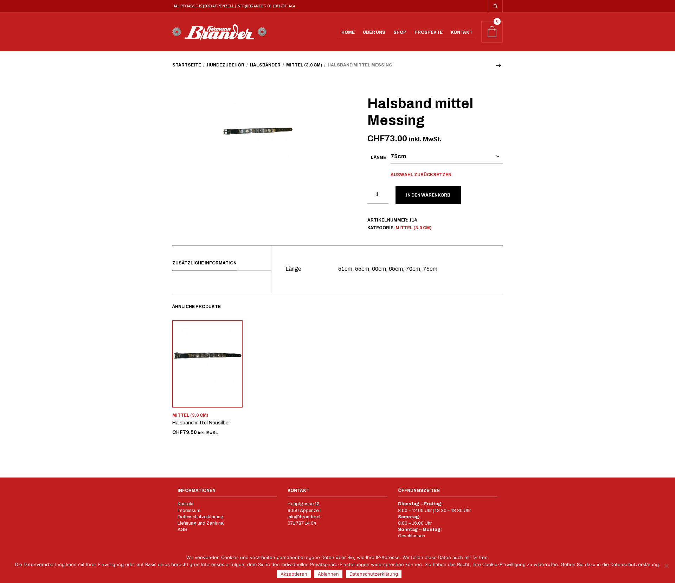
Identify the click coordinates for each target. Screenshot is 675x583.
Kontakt (461, 32)
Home (348, 32)
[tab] (221, 263)
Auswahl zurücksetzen (421, 174)
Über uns (374, 32)
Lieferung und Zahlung (201, 523)
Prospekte (428, 32)
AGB (182, 529)
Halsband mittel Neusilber (201, 422)
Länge (378, 157)
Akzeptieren (294, 574)
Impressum (189, 510)
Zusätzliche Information (204, 263)
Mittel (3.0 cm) (304, 65)
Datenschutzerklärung (201, 516)
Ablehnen (328, 574)
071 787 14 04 (285, 6)
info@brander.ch (254, 6)
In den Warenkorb (428, 195)
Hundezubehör (225, 65)
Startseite (186, 65)
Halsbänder (265, 65)
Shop (399, 32)
